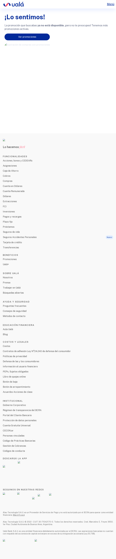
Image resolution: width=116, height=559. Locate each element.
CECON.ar (8, 430)
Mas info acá (19, 515)
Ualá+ (6, 264)
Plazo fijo (8, 221)
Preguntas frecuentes (14, 306)
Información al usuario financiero (20, 366)
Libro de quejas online (14, 376)
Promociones (10, 259)
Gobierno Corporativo (14, 405)
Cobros (6, 176)
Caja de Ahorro (11, 170)
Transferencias (11, 247)
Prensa (6, 282)
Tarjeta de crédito (12, 242)
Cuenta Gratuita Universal (17, 425)
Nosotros (8, 277)
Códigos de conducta (14, 451)
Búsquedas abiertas (13, 292)
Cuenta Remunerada (13, 191)
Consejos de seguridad (14, 311)
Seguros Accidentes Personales (20, 237)
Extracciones (10, 201)
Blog (5, 334)
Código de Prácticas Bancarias (19, 440)
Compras (7, 181)
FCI (5, 206)
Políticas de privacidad (15, 356)
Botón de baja (10, 381)
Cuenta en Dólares (12, 186)
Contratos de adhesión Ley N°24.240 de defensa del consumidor (37, 351)
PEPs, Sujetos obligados (15, 371)
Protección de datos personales (19, 420)
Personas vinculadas (13, 435)
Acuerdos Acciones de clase (17, 392)
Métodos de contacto (14, 316)
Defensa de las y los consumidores (21, 361)
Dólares (7, 196)
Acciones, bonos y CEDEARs (17, 160)
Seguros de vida (11, 232)
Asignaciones (10, 165)
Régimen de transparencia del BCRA (22, 410)
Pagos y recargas (12, 216)
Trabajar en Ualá (12, 287)
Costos (6, 346)
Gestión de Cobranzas (14, 446)
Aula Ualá (8, 329)
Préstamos (8, 227)
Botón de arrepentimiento (16, 387)
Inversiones (9, 211)
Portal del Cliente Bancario (17, 415)
